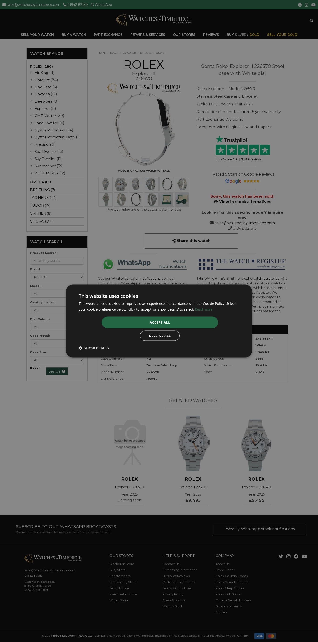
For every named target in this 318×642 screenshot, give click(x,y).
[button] (94, 348)
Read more (203, 309)
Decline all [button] (160, 335)
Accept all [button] (160, 322)
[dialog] (159, 321)
